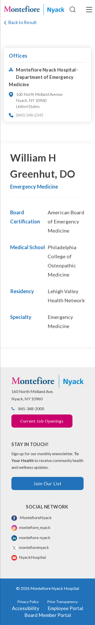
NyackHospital (32, 557)
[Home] (34, 9)
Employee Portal (65, 608)
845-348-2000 (31, 408)
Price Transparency (62, 601)
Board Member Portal (47, 615)
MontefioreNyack (35, 517)
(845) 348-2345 (29, 114)
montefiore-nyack (34, 537)
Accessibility (25, 608)
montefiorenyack (33, 547)
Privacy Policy (28, 601)
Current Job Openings (42, 421)
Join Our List (47, 483)
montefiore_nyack (34, 527)
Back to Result (22, 22)
